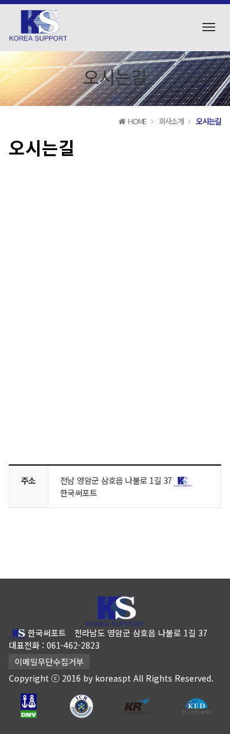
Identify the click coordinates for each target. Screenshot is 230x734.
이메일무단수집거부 (49, 661)
